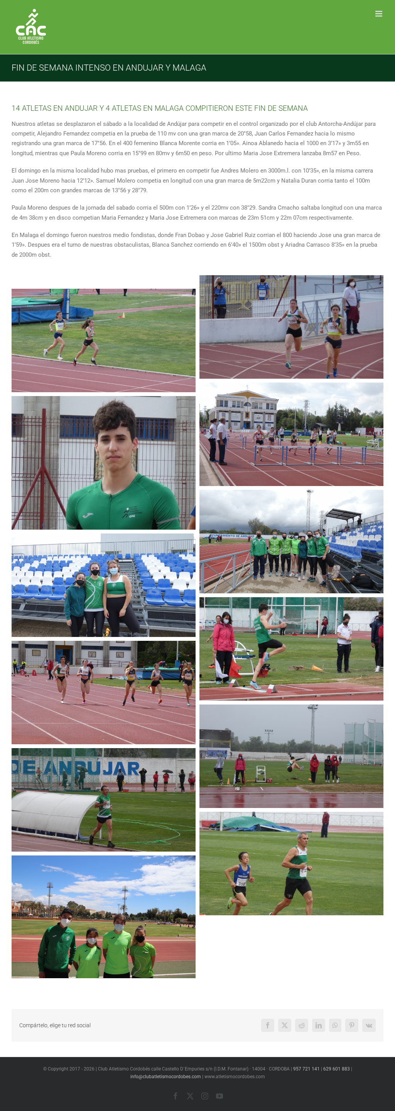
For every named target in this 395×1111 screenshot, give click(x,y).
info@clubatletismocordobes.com (165, 1076)
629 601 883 (336, 1069)
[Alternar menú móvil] (379, 14)
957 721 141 (306, 1069)
